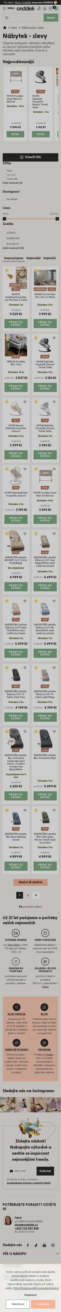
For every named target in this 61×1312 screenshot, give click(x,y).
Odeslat (45, 1171)
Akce (9, 171)
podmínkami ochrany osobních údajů (28, 1183)
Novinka (11, 175)
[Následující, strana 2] (27, 895)
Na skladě (12, 199)
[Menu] (8, 8)
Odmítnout (18, 1304)
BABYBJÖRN (13, 238)
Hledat (51, 18)
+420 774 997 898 (27, 1228)
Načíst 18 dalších (30, 882)
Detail (15, 134)
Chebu (45, 987)
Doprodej (12, 179)
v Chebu (48, 1055)
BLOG (44, 1014)
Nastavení (30, 1295)
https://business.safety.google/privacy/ (36, 1288)
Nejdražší (50, 258)
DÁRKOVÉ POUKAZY (16, 1050)
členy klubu (14, 945)
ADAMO (11, 233)
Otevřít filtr (33, 157)
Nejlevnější (33, 258)
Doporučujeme (13, 258)
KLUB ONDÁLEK (17, 1014)
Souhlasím (43, 1304)
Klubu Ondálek (23, 3)
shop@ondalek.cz (26, 1225)
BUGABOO (13, 244)
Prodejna (44, 1050)
